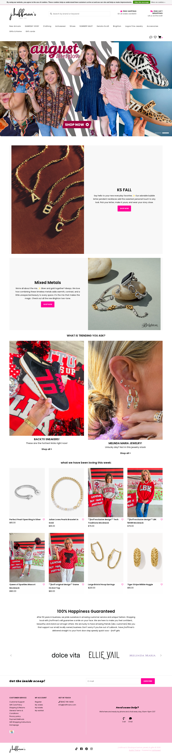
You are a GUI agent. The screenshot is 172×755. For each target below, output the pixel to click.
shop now (124, 208)
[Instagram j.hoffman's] (91, 749)
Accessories (152, 26)
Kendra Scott (103, 26)
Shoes (73, 26)
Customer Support (16, 702)
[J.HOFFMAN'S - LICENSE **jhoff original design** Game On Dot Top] (66, 557)
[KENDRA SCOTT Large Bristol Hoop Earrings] (105, 557)
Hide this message (142, 2)
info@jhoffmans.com (67, 705)
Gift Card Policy (15, 705)
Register (38, 702)
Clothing (47, 26)
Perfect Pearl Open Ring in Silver (25, 519)
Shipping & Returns (17, 707)
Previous (8, 89)
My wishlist (39, 710)
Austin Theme (134, 750)
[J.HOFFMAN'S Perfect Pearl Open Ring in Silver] (27, 492)
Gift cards (30, 31)
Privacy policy (15, 716)
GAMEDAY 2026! (32, 26)
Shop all (46, 449)
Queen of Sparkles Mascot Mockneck (22, 586)
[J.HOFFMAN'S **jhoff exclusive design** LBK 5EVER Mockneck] (145, 492)
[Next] (161, 655)
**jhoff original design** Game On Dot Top (64, 586)
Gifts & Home (15, 31)
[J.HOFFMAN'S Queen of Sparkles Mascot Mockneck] (27, 557)
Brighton (117, 26)
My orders (39, 705)
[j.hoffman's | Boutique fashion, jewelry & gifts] (27, 13)
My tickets (39, 707)
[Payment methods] (12, 732)
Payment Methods (16, 719)
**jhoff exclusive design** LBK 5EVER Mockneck (141, 521)
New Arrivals (15, 26)
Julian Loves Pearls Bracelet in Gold (63, 521)
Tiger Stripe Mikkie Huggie (140, 584)
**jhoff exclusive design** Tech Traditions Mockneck (103, 521)
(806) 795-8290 (67, 702)
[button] (151, 37)
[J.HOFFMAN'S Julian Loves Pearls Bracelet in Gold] (66, 492)
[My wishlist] (155, 37)
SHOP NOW (47, 304)
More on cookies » (158, 2)
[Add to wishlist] (44, 519)
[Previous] (10, 655)
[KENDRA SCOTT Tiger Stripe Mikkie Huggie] (145, 557)
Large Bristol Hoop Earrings (101, 584)
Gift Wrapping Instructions (20, 722)
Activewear (60, 26)
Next (163, 89)
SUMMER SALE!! (86, 26)
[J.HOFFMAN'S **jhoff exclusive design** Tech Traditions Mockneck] (105, 492)
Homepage (14, 725)
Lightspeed (156, 750)
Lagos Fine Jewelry (134, 26)
